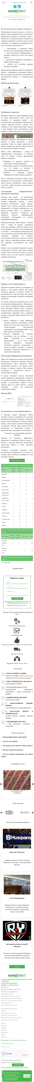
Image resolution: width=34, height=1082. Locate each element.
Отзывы (3, 1028)
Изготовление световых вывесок (11, 1017)
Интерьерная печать (7, 994)
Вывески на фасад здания (9, 1015)
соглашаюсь (23, 603)
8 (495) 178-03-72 (25, 675)
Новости (17, 966)
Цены (3, 1034)
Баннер (3, 1011)
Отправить (18, 1065)
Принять (27, 1076)
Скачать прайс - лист (17, 460)
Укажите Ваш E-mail (7, 1043)
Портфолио (4, 1032)
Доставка (4, 1026)
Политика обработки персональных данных (14, 1067)
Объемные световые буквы (9, 1020)
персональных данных (21, 605)
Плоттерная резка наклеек (9, 1008)
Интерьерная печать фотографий (11, 998)
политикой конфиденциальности (11, 1079)
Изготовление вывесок (8, 1013)
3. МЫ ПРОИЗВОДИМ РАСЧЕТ (16, 687)
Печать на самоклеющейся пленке (11, 1000)
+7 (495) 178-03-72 (18, 2)
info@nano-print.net (25, 678)
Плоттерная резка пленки (9, 1005)
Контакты (4, 1030)
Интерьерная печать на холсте (10, 996)
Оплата (3, 1023)
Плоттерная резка (6, 1003)
